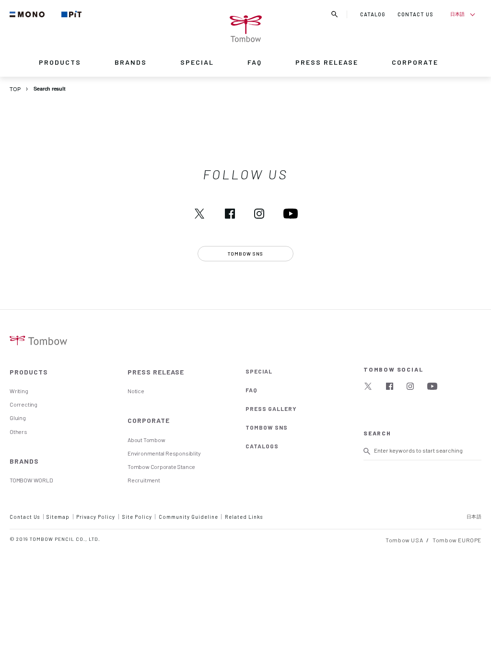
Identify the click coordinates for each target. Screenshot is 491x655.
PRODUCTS (60, 62)
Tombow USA (404, 540)
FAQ (254, 62)
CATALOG (373, 14)
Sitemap (58, 517)
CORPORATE (415, 62)
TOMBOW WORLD (31, 480)
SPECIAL (197, 62)
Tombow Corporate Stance (161, 466)
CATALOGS (262, 446)
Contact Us (25, 517)
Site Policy (137, 517)
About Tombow (146, 439)
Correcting (23, 404)
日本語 (457, 14)
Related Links (244, 517)
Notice (136, 390)
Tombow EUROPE (457, 540)
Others (18, 431)
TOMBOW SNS (267, 427)
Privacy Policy (95, 517)
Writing (19, 390)
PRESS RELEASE (326, 62)
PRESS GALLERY (271, 408)
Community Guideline (188, 517)
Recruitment (144, 480)
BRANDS (131, 62)
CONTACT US (415, 14)
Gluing (18, 417)
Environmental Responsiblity (164, 453)
